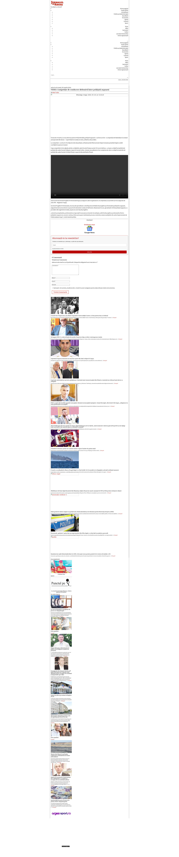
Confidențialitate (89, 853)
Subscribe (89, 252)
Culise (126, 32)
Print (126, 26)
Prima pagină (124, 8)
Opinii (126, 19)
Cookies (98, 853)
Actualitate (124, 12)
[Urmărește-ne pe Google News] (89, 230)
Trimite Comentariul (60, 292)
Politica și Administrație (121, 14)
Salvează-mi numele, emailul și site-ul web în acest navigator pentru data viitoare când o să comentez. (84, 288)
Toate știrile (124, 10)
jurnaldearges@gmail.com (65, 822)
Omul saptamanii (123, 35)
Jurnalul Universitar (122, 34)
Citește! (114, 317)
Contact (80, 853)
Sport (126, 23)
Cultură (126, 21)
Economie (125, 17)
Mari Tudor (56, 92)
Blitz (126, 28)
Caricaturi (125, 30)
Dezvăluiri (125, 16)
